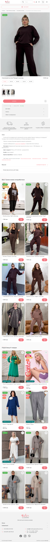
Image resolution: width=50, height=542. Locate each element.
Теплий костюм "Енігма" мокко (34, 336)
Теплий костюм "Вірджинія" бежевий (35, 504)
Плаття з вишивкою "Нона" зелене (12, 384)
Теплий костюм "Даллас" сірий (11, 504)
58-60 (17, 81)
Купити (14, 101)
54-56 (11, 81)
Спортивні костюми (36, 158)
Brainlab (46, 540)
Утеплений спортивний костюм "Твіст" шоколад (36, 217)
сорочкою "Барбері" (20, 143)
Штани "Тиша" (30, 424)
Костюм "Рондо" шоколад (9, 256)
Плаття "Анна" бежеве (8, 464)
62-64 (24, 81)
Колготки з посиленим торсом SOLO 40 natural (36, 384)
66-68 (30, 81)
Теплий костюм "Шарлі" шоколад (34, 296)
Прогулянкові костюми (26, 158)
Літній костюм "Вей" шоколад (10, 216)
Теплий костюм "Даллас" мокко (34, 464)
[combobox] (28, 2)
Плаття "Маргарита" (8, 424)
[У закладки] (45, 101)
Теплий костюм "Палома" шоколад (35, 256)
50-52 (5, 81)
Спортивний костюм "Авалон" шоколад (13, 296)
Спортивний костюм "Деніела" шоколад (13, 336)
